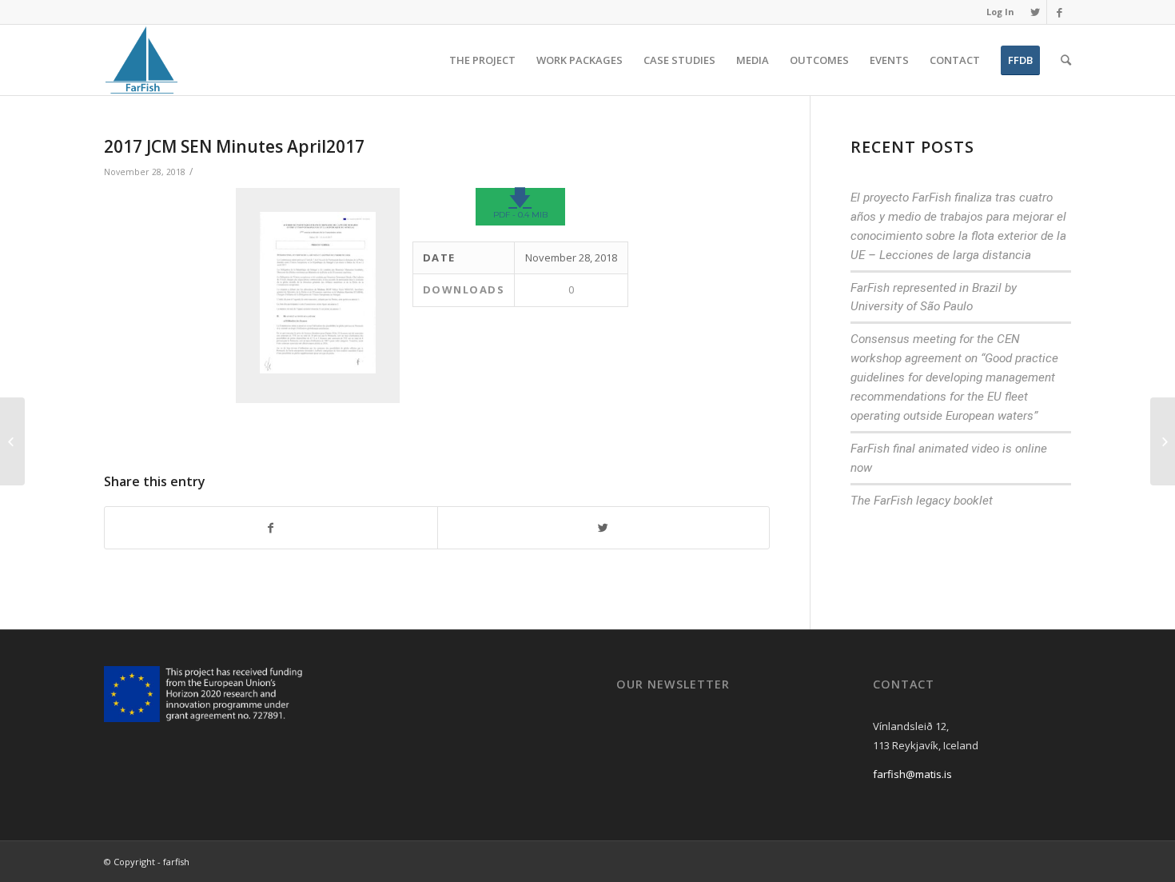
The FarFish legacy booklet (921, 500)
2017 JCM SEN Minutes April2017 (234, 146)
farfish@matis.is (912, 774)
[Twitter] (1034, 12)
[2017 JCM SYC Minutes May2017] (12, 441)
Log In (1000, 12)
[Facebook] (1059, 12)
